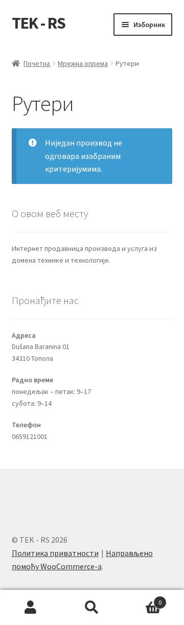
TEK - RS (38, 23)
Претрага (92, 607)
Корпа (142, 598)
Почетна (37, 63)
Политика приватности (55, 553)
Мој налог (30, 607)
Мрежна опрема (83, 63)
